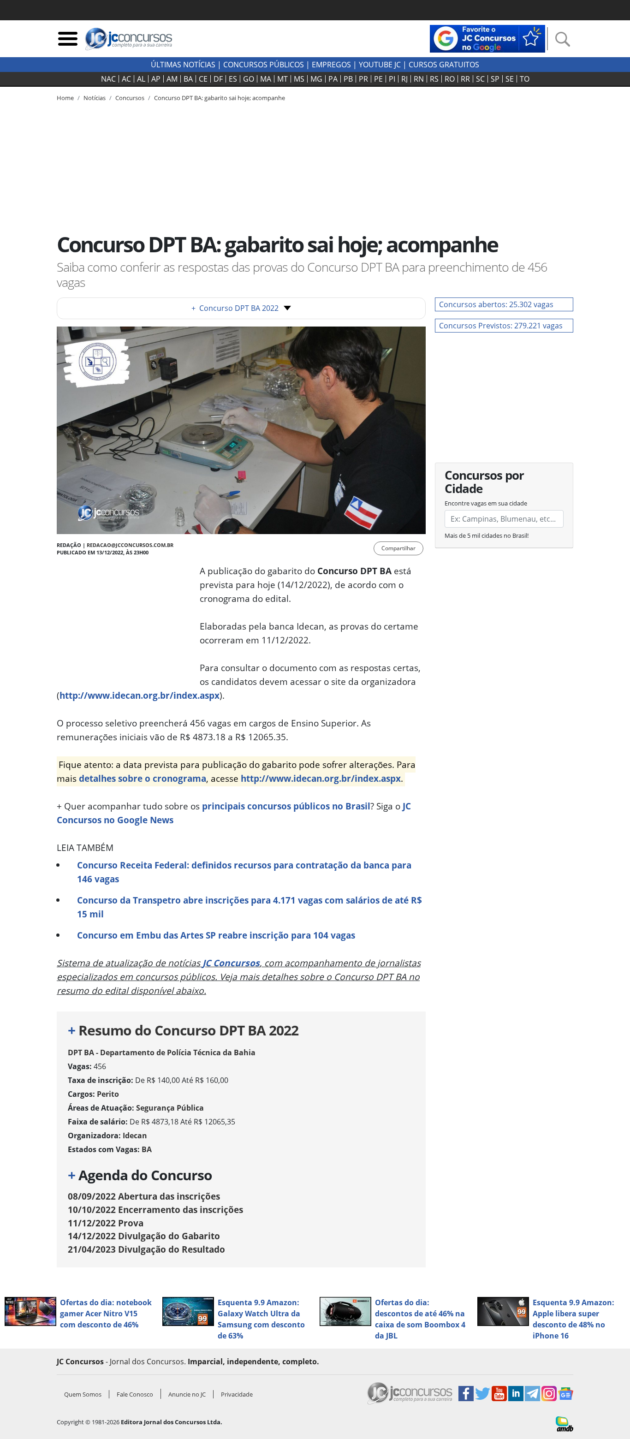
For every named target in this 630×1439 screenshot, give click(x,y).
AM (172, 79)
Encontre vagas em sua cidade (486, 503)
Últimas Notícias (183, 64)
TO (524, 79)
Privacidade (237, 1394)
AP (155, 79)
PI (392, 79)
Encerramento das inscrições (155, 1209)
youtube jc (380, 64)
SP (495, 79)
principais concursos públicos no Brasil (286, 806)
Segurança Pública (170, 1108)
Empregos (331, 64)
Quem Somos (82, 1394)
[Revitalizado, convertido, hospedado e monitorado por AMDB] (564, 1423)
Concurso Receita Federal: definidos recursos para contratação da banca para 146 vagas (244, 872)
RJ (404, 79)
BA (188, 79)
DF (218, 79)
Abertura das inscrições (144, 1196)
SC (480, 79)
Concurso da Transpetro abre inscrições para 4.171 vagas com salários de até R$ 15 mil (249, 907)
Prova (105, 1223)
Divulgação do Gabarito (144, 1236)
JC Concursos (231, 963)
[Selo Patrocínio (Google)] (487, 38)
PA (333, 79)
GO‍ (248, 79)
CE (203, 79)
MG (316, 79)
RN (419, 79)
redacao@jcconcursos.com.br (130, 544)
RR (465, 79)
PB (348, 79)
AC (126, 79)
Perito (108, 1094)
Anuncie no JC (187, 1394)
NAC (108, 79)
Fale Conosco (135, 1394)
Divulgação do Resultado (146, 1249)
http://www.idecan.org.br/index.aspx (139, 695)
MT (282, 79)
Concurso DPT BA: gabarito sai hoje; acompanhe (219, 98)
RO (450, 79)
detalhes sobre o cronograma (142, 778)
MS (299, 79)
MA (265, 79)
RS (434, 79)
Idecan (135, 1135)
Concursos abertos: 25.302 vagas (496, 304)
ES (233, 79)
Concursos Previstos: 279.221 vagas (501, 326)
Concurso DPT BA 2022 (235, 308)
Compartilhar (398, 548)
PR (363, 79)
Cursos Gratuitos (444, 64)
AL (141, 79)
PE (378, 79)
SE (509, 79)
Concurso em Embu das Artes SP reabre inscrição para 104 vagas (216, 935)
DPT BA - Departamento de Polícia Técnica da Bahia (162, 1052)
